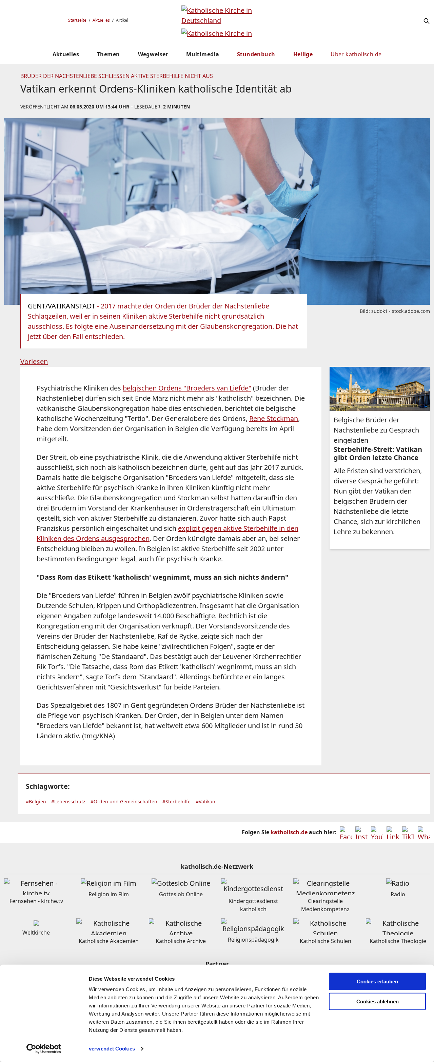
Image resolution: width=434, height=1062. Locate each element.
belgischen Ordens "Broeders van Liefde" (187, 388)
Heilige (303, 54)
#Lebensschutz (68, 801)
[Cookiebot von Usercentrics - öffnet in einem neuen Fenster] (44, 1049)
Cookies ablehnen (377, 1001)
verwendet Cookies (112, 1048)
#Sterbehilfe (176, 801)
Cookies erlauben (377, 981)
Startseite (77, 20)
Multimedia (202, 54)
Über (356, 54)
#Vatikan (205, 801)
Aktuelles (101, 20)
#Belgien (36, 801)
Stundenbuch (256, 54)
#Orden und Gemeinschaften (124, 801)
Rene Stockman (273, 418)
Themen (108, 54)
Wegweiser (153, 54)
